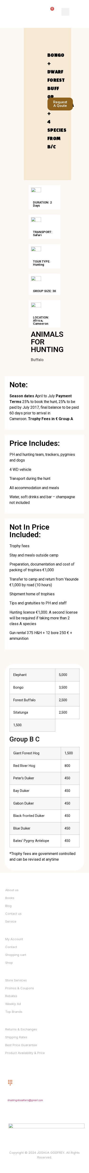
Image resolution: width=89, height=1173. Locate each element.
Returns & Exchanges (21, 1029)
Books (9, 898)
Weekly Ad (13, 1004)
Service (10, 921)
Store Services (16, 980)
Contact (11, 947)
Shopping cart (15, 955)
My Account (14, 939)
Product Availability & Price (25, 1053)
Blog (8, 906)
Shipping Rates (16, 1037)
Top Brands (13, 1012)
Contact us (13, 913)
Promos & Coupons (19, 988)
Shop (9, 962)
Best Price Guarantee (21, 1045)
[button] (65, 12)
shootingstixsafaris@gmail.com (25, 1100)
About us (12, 890)
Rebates (11, 996)
